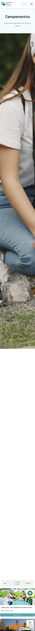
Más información (17, 615)
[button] (31, 4)
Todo (4, 583)
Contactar (24, 4)
